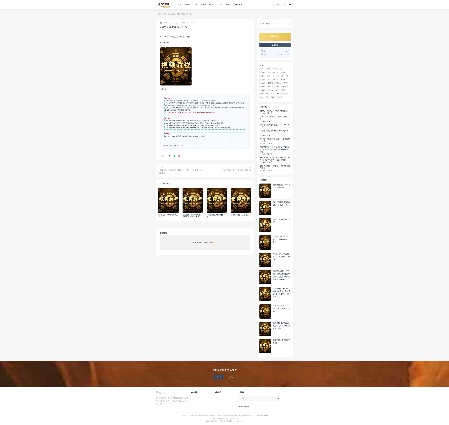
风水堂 (163, 89)
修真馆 (275, 69)
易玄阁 (195, 5)
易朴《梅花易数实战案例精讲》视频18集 (274, 118)
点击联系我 (238, 5)
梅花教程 (263, 90)
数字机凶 (276, 86)
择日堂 (270, 86)
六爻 (262, 76)
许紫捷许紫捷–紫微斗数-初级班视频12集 (236, 170)
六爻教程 (268, 76)
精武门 (272, 93)
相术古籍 (283, 90)
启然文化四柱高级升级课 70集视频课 (273, 111)
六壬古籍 (275, 72)
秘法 (267, 93)
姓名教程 (263, 83)
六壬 (269, 72)
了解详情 (230, 377)
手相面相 (270, 83)
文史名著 (284, 86)
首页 (179, 5)
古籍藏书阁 (245, 406)
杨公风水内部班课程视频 (239, 215)
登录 (213, 242)
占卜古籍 (280, 76)
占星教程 (263, 79)
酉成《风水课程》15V (176, 146)
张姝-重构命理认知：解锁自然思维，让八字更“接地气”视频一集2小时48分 (274, 159)
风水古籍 (273, 97)
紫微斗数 (284, 93)
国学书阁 (167, 14)
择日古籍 (286, 83)
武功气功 (270, 90)
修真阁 (203, 5)
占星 (287, 76)
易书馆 (186, 5)
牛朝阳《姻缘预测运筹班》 (270, 125)
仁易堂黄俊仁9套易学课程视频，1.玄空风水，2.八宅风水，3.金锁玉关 (180, 171)
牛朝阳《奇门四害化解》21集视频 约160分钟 (273, 132)
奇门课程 (283, 79)
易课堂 (219, 5)
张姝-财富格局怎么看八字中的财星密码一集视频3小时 (281, 325)
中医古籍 (268, 69)
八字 (280, 69)
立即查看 (218, 377)
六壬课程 (283, 72)
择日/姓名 (278, 83)
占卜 (274, 76)
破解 (262, 93)
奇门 (269, 79)
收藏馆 (228, 5)
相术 (276, 90)
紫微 (278, 93)
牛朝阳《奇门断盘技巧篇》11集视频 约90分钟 (274, 140)
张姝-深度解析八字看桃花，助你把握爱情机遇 (274, 167)
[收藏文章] (169, 156)
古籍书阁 (222, 421)
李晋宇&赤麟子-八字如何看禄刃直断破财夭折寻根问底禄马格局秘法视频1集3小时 (274, 149)
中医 (262, 69)
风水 (262, 97)
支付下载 (275, 45)
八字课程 (263, 72)
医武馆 (211, 5)
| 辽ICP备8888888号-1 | (234, 421)
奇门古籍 (275, 79)
